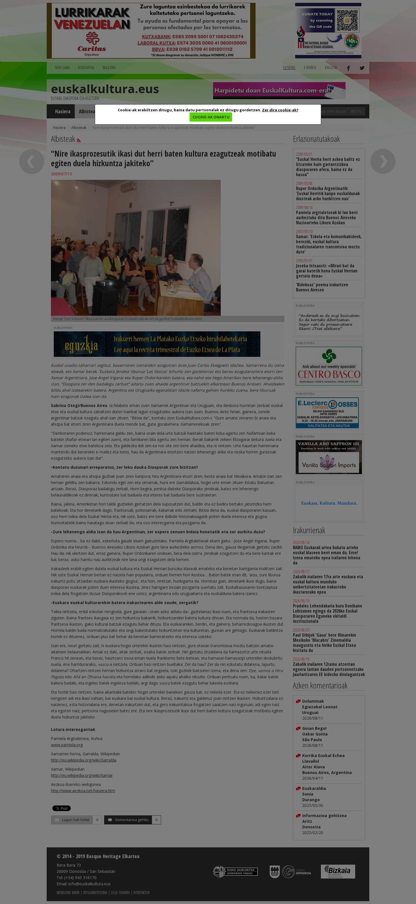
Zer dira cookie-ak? (280, 109)
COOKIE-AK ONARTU (211, 117)
